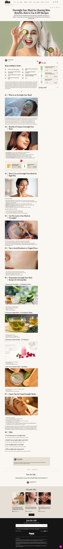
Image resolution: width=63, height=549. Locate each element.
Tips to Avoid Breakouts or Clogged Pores (14, 75)
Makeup (21, 2)
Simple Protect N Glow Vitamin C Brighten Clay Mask (25, 244)
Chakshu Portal (38, 545)
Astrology (42, 2)
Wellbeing (25, 2)
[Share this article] (27, 469)
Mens (34, 2)
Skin (15, 2)
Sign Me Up (44, 525)
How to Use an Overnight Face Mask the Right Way (14, 72)
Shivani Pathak (11, 59)
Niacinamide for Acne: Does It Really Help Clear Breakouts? (30, 478)
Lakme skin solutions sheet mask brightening (26, 423)
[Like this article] (50, 7)
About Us (47, 2)
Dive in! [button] (31, 514)
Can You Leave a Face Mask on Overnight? (30, 72)
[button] (52, 7)
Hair (17, 2)
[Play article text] (56, 7)
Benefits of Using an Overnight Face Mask (31, 69)
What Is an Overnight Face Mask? (13, 69)
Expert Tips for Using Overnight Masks (13, 78)
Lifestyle (30, 2)
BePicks (38, 2)
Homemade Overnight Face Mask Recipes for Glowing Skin (31, 75)
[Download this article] (54, 7)
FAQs (26, 78)
